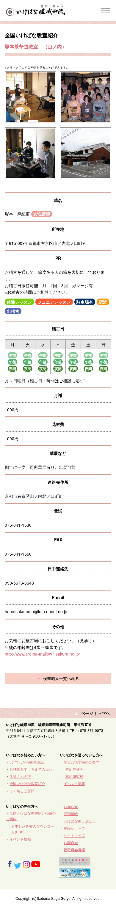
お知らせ (71, 806)
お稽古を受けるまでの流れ (31, 769)
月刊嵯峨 (71, 813)
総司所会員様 (74, 849)
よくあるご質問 (22, 790)
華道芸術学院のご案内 (81, 761)
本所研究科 (74, 776)
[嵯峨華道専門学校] (74, 862)
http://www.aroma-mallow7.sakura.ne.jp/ (42, 654)
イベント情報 (74, 783)
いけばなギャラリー (80, 820)
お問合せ (71, 842)
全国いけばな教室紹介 (27, 783)
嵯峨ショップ (74, 828)
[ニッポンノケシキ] (74, 874)
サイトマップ (74, 835)
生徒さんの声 (20, 776)
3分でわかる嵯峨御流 (27, 761)
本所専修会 (74, 769)
